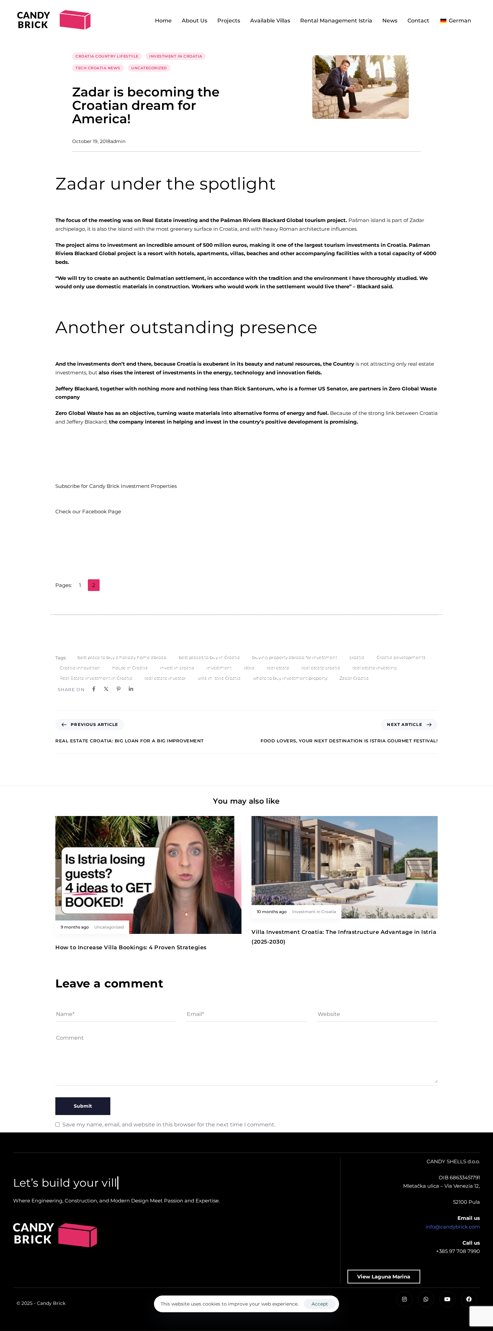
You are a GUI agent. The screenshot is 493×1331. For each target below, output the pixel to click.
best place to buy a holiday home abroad (122, 657)
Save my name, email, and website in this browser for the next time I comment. (168, 1124)
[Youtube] (447, 1299)
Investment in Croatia (175, 56)
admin (117, 141)
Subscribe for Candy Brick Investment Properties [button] (116, 486)
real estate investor (165, 678)
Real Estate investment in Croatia (96, 678)
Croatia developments (401, 657)
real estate (278, 667)
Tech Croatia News (97, 68)
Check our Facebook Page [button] (88, 511)
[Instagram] (404, 1299)
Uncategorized (149, 68)
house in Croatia (130, 667)
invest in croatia (177, 667)
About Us (194, 20)
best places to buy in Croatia (209, 657)
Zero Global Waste (79, 413)
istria (249, 667)
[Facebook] (469, 1299)
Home (163, 20)
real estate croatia (321, 667)
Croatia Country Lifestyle (107, 56)
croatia (357, 657)
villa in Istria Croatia (219, 678)
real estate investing (374, 667)
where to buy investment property (290, 678)
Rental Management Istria (336, 20)
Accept (320, 1304)
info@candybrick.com (453, 1227)
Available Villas (270, 20)
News (389, 20)
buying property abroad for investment (294, 657)
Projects (228, 20)
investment (219, 667)
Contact (418, 20)
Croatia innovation (80, 667)
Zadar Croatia (354, 678)
